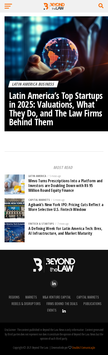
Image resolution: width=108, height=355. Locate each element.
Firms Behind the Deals (62, 303)
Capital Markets (88, 297)
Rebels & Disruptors (26, 303)
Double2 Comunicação (83, 347)
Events (52, 310)
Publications (92, 303)
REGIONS (14, 297)
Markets (31, 297)
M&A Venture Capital (57, 297)
